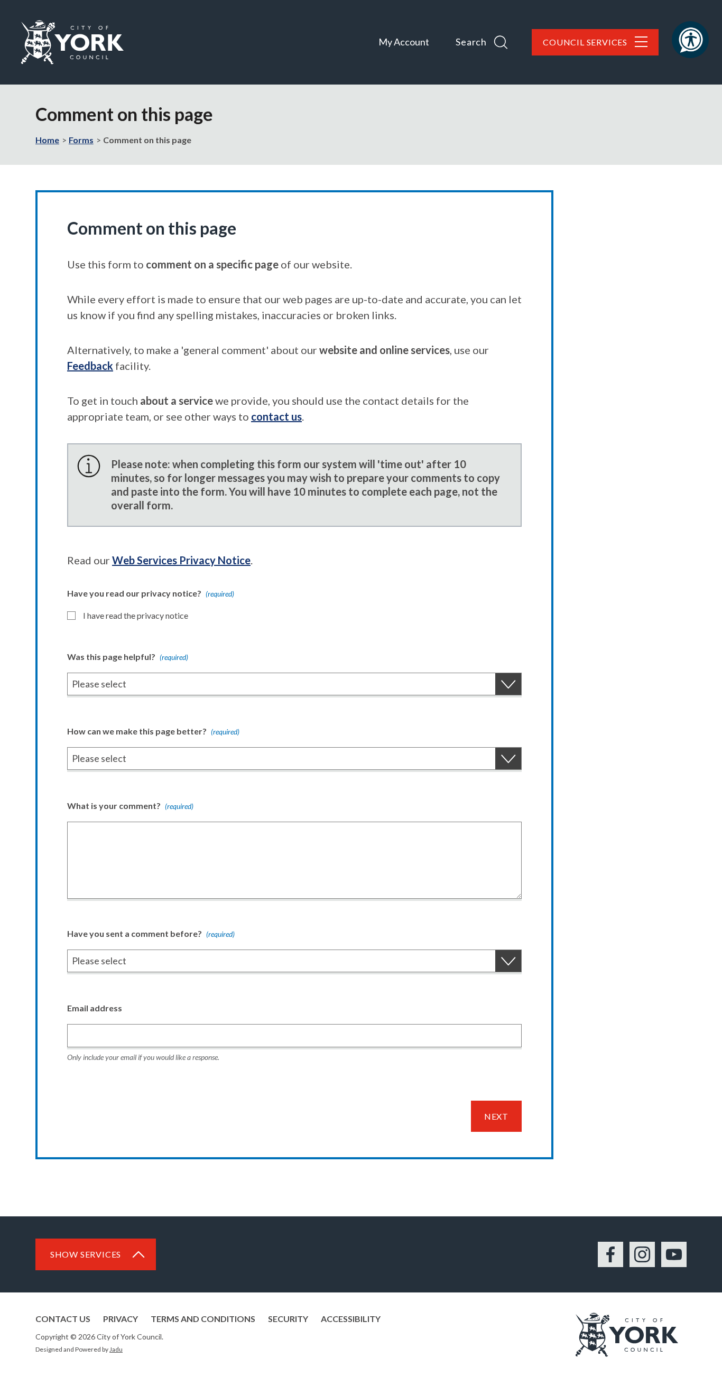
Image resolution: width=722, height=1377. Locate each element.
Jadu (116, 1349)
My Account (403, 42)
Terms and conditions (203, 1319)
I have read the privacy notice (135, 615)
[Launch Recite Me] (690, 39)
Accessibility (351, 1319)
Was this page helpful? (127, 657)
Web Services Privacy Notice (181, 560)
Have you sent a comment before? (151, 933)
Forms (81, 140)
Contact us (62, 1319)
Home (47, 140)
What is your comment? (130, 806)
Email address (94, 1008)
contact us (276, 416)
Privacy (120, 1319)
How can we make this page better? (153, 731)
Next (496, 1116)
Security (288, 1319)
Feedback (90, 365)
